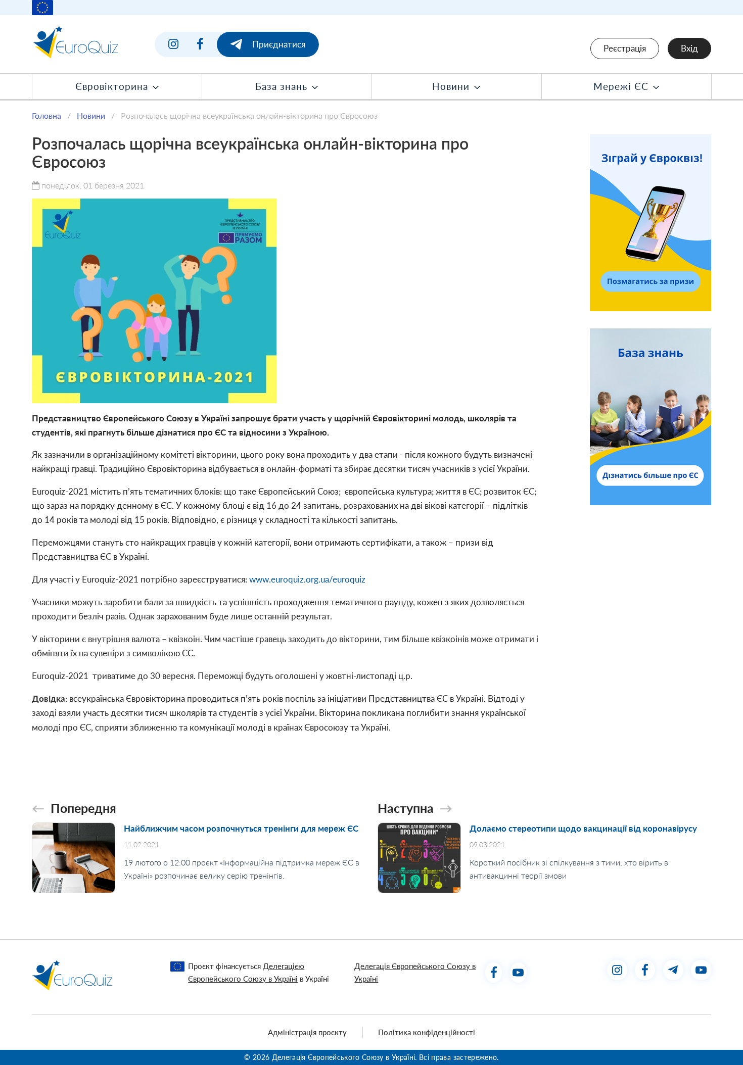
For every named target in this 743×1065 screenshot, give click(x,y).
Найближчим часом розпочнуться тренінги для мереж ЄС (241, 828)
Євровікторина (113, 86)
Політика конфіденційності (426, 1032)
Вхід (689, 48)
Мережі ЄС (622, 86)
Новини (452, 86)
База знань (282, 86)
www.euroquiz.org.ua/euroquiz (307, 579)
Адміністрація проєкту (307, 1032)
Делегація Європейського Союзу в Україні (415, 972)
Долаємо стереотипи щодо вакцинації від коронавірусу (583, 828)
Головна (46, 115)
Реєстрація (624, 48)
